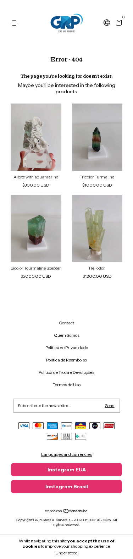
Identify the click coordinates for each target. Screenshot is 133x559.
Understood (66, 552)
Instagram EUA (67, 469)
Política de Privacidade (66, 347)
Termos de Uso (67, 384)
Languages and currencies (66, 454)
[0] (117, 23)
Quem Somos (66, 335)
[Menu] (15, 23)
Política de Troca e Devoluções (66, 372)
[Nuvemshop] (66, 511)
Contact (66, 322)
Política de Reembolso (66, 360)
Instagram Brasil (66, 486)
